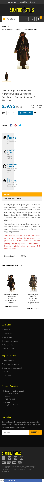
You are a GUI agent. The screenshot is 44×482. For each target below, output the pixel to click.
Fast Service (8, 372)
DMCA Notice (6, 472)
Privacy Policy (6, 469)
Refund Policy (8, 345)
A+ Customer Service (11, 364)
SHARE (4, 125)
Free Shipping (8, 360)
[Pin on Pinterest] (16, 125)
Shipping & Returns (12, 198)
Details (7, 194)
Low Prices (7, 376)
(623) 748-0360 (10, 399)
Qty (3, 113)
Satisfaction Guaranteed (12, 368)
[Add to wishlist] (35, 113)
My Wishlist (23, 2)
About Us (6, 330)
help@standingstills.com (13, 405)
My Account (7, 337)
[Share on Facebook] (12, 125)
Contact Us (7, 333)
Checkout (33, 2)
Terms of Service (8, 349)
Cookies (29, 469)
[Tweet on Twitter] (20, 125)
